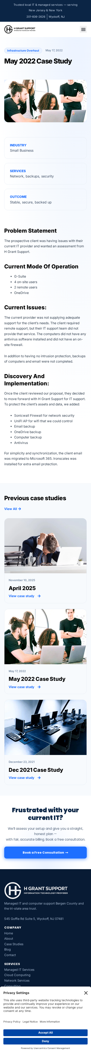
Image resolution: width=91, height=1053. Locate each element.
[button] (83, 29)
